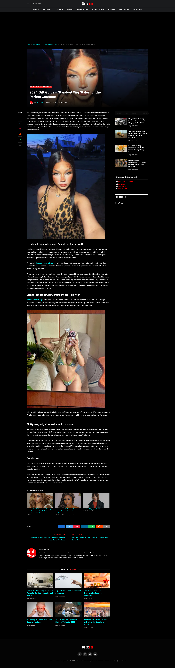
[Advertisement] (87, 28)
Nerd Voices (124, 9)
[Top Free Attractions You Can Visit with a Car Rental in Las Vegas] (97, 609)
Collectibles (82, 9)
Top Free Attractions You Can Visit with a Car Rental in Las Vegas (95, 622)
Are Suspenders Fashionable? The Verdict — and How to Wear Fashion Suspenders (137, 163)
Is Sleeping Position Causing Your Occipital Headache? (39, 621)
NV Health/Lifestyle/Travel (41, 87)
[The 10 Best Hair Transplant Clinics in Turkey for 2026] (68, 609)
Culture (111, 9)
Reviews (146, 113)
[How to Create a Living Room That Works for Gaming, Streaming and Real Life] (40, 580)
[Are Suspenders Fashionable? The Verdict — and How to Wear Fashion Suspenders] (121, 163)
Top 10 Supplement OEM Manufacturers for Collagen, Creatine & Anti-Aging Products (138, 134)
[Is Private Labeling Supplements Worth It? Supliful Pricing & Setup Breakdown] (121, 148)
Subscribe (37, 3)
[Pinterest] (20, 129)
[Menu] (28, 3)
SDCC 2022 (122, 189)
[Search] (147, 3)
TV (139, 113)
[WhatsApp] (20, 139)
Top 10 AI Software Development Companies (68, 592)
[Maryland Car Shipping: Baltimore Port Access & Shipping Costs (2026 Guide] (121, 121)
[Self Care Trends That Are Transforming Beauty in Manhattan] (97, 580)
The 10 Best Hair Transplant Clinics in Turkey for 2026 (66, 621)
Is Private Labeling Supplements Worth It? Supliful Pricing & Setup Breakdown (136, 149)
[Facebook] (20, 118)
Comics (60, 9)
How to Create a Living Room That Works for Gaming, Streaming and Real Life (40, 593)
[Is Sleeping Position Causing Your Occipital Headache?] (40, 609)
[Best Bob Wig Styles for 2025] (96, 500)
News (35, 9)
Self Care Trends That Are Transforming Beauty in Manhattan (94, 593)
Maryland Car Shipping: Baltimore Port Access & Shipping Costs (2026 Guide (137, 121)
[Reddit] (20, 134)
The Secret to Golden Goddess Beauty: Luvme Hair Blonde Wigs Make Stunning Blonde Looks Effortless (39, 511)
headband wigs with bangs (45, 263)
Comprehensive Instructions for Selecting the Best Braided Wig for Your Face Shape (67, 511)
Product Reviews (125, 182)
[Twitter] (20, 123)
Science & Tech (98, 9)
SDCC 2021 (122, 186)
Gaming (70, 9)
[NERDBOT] (87, 4)
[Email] (20, 144)
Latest (119, 113)
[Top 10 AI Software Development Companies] (68, 580)
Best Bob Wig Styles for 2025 (92, 509)
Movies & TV (48, 9)
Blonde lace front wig (34, 300)
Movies (133, 113)
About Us (137, 9)
